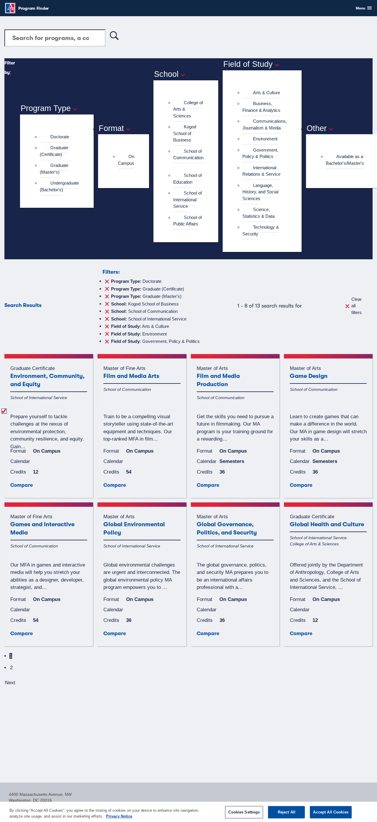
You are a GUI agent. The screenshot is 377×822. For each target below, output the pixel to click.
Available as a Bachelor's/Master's (345, 160)
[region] (188, 812)
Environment (265, 138)
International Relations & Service (261, 171)
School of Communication (188, 154)
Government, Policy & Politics (260, 153)
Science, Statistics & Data (258, 213)
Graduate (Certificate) (54, 151)
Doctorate (59, 136)
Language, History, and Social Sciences (260, 192)
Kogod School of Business (184, 133)
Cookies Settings (244, 812)
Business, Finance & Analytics (261, 107)
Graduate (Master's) (54, 169)
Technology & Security (260, 230)
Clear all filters (356, 306)
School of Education (187, 179)
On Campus (126, 160)
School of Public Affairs (187, 221)
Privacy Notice (119, 816)
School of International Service (187, 199)
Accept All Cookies (330, 812)
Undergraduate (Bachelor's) (59, 186)
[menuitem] (59, 137)
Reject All (286, 812)
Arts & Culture (266, 92)
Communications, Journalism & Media (264, 124)
